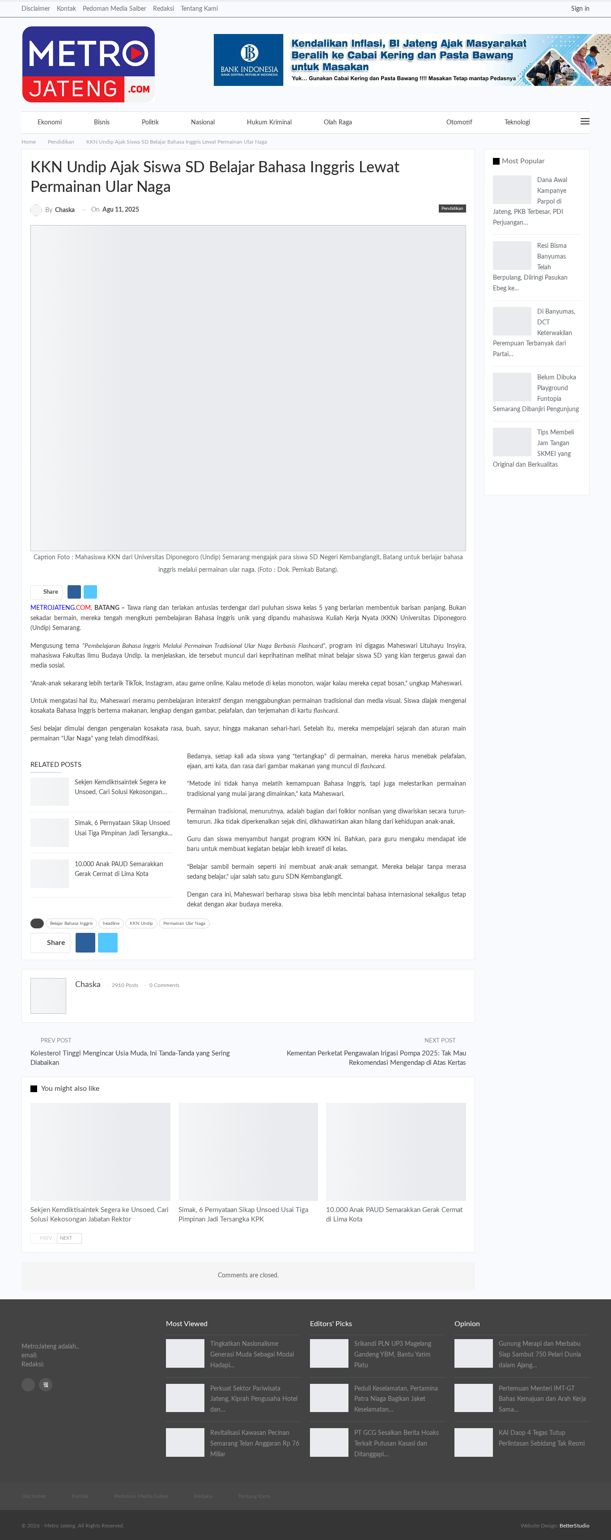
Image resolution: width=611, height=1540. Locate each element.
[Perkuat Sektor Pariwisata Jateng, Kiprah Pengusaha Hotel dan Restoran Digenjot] (185, 1398)
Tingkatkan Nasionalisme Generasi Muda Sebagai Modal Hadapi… (252, 1355)
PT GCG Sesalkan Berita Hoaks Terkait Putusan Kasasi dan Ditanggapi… (396, 1444)
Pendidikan (399, 122)
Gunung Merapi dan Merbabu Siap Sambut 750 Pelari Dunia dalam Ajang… (540, 1355)
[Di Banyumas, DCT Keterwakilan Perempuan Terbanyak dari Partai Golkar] (512, 321)
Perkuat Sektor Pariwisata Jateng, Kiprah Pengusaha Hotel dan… (253, 1399)
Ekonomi (50, 122)
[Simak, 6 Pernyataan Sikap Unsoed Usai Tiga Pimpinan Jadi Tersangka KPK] (49, 832)
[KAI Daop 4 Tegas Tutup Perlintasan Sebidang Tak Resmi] (473, 1442)
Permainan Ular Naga (184, 923)
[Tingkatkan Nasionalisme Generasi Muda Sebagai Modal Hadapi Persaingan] (185, 1353)
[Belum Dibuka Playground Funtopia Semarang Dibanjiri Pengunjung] (512, 387)
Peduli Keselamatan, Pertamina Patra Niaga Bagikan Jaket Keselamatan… (396, 1399)
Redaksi (163, 9)
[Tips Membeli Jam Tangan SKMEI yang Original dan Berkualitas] (512, 442)
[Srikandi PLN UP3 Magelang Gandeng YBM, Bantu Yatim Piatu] (329, 1353)
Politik (150, 122)
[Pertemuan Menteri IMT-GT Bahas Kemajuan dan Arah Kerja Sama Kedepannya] (473, 1398)
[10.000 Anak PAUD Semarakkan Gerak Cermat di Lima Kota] (49, 873)
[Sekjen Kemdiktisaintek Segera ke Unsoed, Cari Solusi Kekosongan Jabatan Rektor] (49, 792)
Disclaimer (35, 9)
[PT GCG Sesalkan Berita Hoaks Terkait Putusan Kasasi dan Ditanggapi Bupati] (329, 1442)
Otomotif (459, 122)
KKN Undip (141, 923)
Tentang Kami (199, 9)
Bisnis (102, 122)
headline (111, 923)
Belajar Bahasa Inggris (71, 923)
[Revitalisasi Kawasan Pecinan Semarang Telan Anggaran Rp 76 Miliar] (185, 1442)
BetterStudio (575, 1525)
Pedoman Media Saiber (114, 9)
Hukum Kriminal (269, 122)
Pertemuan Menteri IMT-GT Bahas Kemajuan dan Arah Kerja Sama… (542, 1399)
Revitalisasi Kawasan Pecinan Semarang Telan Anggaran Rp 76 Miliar (254, 1444)
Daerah (34, 1107)
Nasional (203, 122)
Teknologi (517, 122)
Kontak (66, 9)
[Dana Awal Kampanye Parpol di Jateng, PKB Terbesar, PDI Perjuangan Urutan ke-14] (512, 189)
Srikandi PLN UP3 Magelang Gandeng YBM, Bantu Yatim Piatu (392, 1355)
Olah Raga (338, 122)
